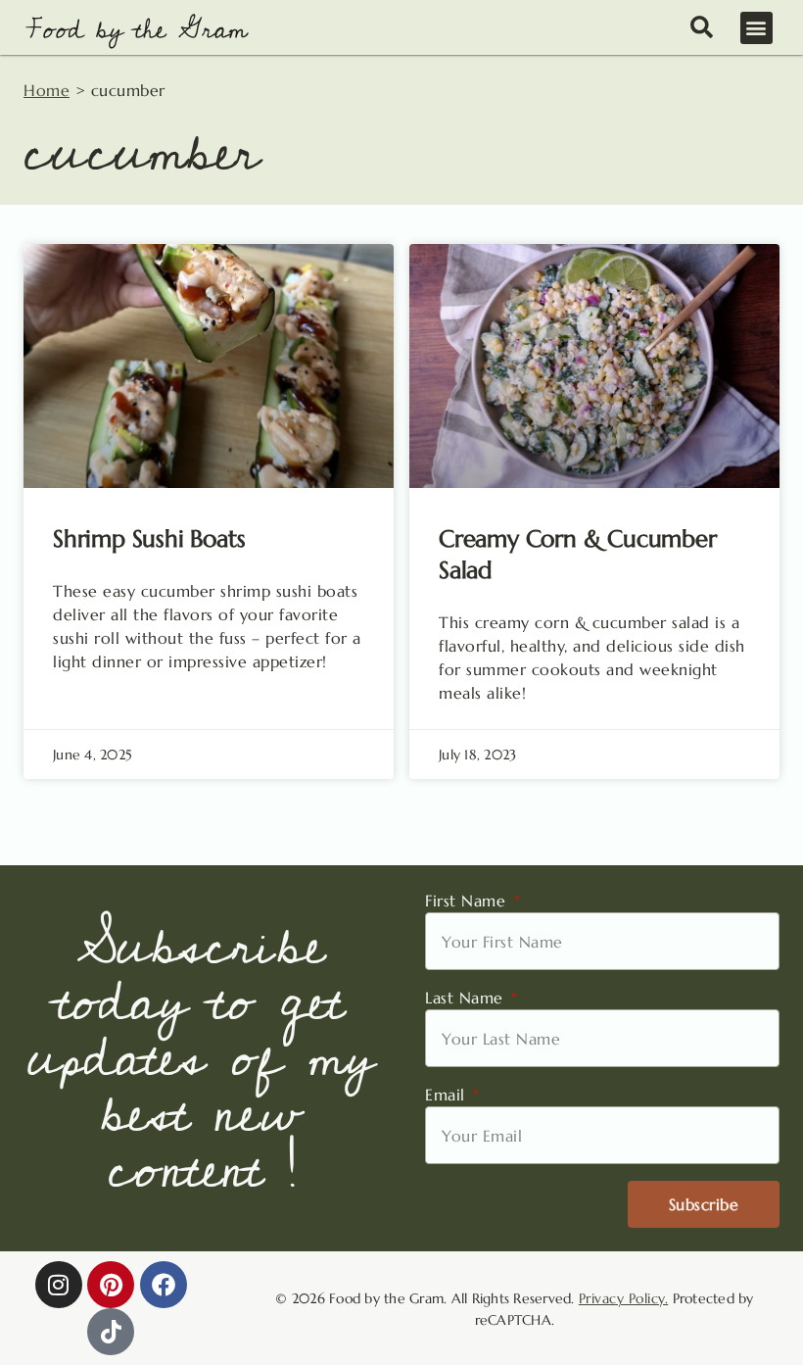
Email (447, 1094)
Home (47, 90)
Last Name (466, 997)
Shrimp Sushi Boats (149, 539)
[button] (757, 28)
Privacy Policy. (624, 1298)
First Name (468, 900)
